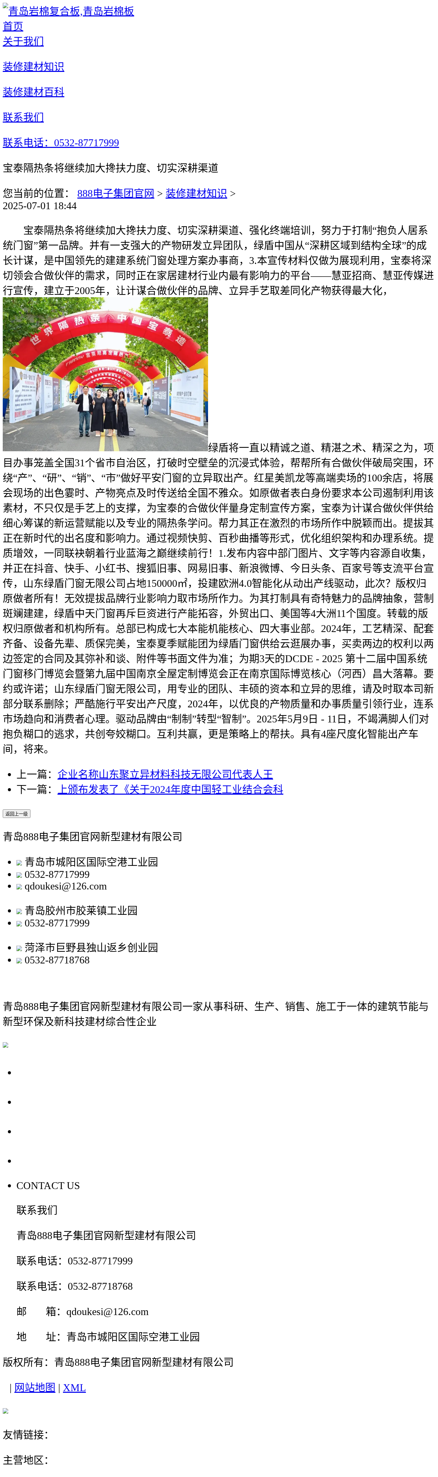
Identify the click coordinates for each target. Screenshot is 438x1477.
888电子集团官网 (115, 193)
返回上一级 (16, 814)
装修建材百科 (52, 1131)
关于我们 (40, 1072)
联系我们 (40, 1160)
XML (74, 1387)
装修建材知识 (196, 193)
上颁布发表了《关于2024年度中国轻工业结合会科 (170, 789)
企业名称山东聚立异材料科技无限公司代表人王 (165, 774)
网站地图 (34, 1387)
